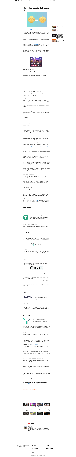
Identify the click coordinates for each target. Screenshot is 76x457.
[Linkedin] (30, 430)
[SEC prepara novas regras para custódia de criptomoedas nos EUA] (54, 27)
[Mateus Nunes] (24, 10)
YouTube (30, 389)
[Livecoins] (16, 0)
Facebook (47, 387)
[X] (21, 448)
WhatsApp (33, 387)
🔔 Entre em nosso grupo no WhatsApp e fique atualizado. (36, 379)
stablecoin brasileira (34, 344)
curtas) (29, 198)
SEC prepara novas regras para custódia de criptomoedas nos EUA (60, 26)
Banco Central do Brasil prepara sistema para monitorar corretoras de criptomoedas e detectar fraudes (59, 36)
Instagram (27, 389)
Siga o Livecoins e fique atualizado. (37, 29)
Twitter (24, 389)
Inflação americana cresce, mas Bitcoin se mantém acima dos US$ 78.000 (60, 40)
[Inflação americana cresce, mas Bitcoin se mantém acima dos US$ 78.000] (54, 40)
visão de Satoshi (35, 44)
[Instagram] (29, 430)
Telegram (38, 387)
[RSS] (20, 448)
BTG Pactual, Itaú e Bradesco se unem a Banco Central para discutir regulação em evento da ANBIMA (25, 408)
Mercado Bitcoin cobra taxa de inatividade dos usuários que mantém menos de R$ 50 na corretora (40, 408)
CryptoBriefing (29, 378)
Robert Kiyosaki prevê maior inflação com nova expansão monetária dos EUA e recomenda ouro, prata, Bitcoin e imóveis (60, 31)
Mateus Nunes (30, 426)
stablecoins (32, 423)
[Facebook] (28, 430)
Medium (34, 378)
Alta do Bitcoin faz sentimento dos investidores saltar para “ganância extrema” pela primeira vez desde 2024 (47, 408)
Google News (35, 389)
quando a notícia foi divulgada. (41, 229)
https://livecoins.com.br (30, 427)
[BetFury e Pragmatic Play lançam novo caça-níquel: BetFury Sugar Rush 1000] (33, 404)
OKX (29, 383)
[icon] (61, 0)
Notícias (29, 423)
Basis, (37, 200)
